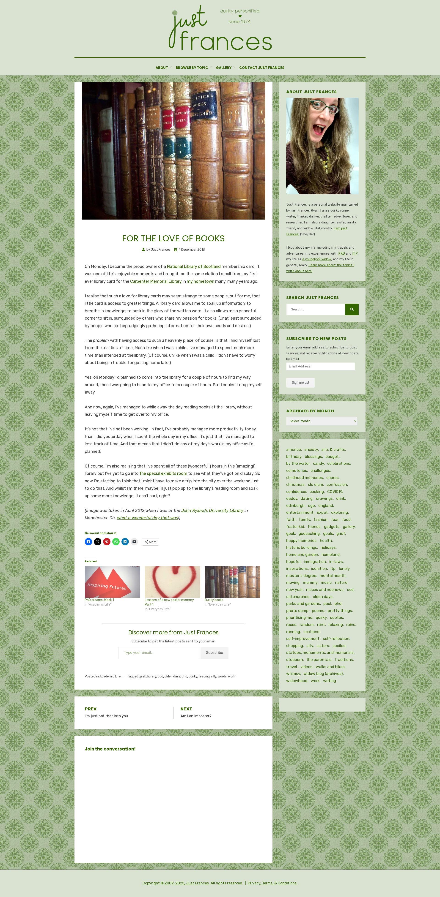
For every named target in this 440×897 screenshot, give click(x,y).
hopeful (293, 561)
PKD (341, 254)
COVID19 (334, 491)
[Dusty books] (232, 582)
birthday (293, 456)
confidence (296, 491)
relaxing (335, 624)
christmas (295, 484)
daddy (291, 498)
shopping (294, 645)
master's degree (301, 575)
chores (332, 477)
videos (306, 666)
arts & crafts (333, 449)
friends (314, 526)
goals (328, 533)
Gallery (223, 67)
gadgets (331, 526)
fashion (320, 519)
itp (333, 568)
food (346, 519)
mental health (333, 575)
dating (307, 498)
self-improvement (302, 638)
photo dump (297, 610)
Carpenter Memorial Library (156, 281)
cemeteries (296, 470)
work (231, 676)
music (326, 582)
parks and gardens (303, 603)
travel (291, 666)
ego (311, 505)
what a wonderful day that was (147, 517)
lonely (344, 568)
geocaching (309, 533)
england (325, 505)
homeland (331, 554)
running (293, 631)
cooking (317, 491)
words (222, 676)
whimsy (293, 673)
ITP (355, 254)
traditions (344, 659)
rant (321, 624)
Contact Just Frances (261, 67)
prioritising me (299, 617)
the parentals (318, 659)
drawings (324, 498)
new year (294, 589)
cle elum (315, 484)
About (162, 67)
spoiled (339, 645)
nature (341, 582)
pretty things (340, 610)
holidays (328, 547)
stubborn (294, 659)
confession (337, 484)
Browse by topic (192, 67)
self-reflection (336, 638)
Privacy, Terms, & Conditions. (272, 883)
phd (184, 676)
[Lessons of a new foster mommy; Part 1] (172, 582)
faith (290, 519)
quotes (336, 617)
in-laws (336, 561)
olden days (172, 676)
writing (329, 680)
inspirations (297, 568)
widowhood (296, 680)
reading (204, 676)
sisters (322, 645)
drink (340, 498)
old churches (297, 596)
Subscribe (214, 652)
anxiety (311, 449)
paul (327, 603)
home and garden (302, 554)
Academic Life (110, 676)
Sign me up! (300, 383)
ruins (350, 624)
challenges (320, 470)
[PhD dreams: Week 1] (112, 582)
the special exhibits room (163, 473)
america (293, 449)
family (304, 519)
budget (332, 456)
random (307, 624)
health (326, 540)
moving (293, 582)
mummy (310, 582)
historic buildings (301, 547)
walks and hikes (330, 666)
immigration (315, 561)
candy (318, 463)
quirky (193, 676)
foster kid (295, 526)
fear (334, 519)
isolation (319, 568)
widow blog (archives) (323, 673)
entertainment (300, 512)
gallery (349, 526)
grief (340, 533)
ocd (160, 676)
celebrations (338, 463)
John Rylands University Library (212, 510)
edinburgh (295, 505)
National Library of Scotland (194, 266)
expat (322, 512)
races (291, 624)
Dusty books (214, 600)
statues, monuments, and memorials (320, 652)
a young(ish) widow (316, 259)
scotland (311, 631)
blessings (313, 456)
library (151, 676)
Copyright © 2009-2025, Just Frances (176, 883)
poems (318, 610)
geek (142, 676)
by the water (298, 463)
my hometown (200, 281)
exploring (339, 512)
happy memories (301, 540)
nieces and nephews (325, 589)
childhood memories (304, 477)
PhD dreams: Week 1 (99, 600)
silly (213, 676)
